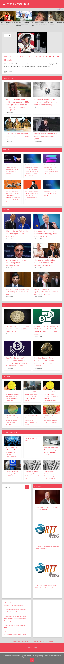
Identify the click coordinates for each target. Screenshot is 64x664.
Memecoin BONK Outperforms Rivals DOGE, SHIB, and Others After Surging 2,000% (31, 410)
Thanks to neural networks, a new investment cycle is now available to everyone (12, 183)
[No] (62, 658)
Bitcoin (6, 319)
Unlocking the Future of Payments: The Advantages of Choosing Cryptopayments (12, 466)
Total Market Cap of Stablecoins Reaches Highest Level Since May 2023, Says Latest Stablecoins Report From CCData (31, 68)
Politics (6, 224)
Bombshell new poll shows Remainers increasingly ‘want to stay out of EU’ (45, 247)
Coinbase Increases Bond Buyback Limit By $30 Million (12, 488)
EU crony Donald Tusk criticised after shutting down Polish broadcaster (18, 247)
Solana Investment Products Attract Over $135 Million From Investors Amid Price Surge (32, 434)
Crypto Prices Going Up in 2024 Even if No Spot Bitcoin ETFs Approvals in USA (17, 342)
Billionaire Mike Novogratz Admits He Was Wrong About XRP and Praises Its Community (12, 410)
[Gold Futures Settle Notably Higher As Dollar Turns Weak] (47, 533)
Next (9, 35)
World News (8, 92)
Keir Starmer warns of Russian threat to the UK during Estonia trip (17, 150)
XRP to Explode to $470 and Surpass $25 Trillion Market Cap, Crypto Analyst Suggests (12, 434)
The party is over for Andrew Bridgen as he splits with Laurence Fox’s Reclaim (45, 276)
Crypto (6, 163)
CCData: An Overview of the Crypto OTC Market (51, 207)
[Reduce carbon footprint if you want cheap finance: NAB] (47, 505)
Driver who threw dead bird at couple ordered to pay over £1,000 (45, 150)
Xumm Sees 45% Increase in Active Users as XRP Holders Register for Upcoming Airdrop (51, 410)
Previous (5, 35)
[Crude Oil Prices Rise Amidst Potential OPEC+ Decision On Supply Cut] (47, 572)
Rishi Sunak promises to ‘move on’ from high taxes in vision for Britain (17, 305)
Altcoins (6, 390)
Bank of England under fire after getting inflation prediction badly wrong (16, 276)
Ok (32, 660)
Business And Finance (11, 446)
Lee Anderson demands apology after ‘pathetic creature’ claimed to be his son (46, 305)
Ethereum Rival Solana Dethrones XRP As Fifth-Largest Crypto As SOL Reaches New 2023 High (51, 183)
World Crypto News (18, 3)
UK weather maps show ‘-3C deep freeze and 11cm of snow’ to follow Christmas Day (45, 116)
